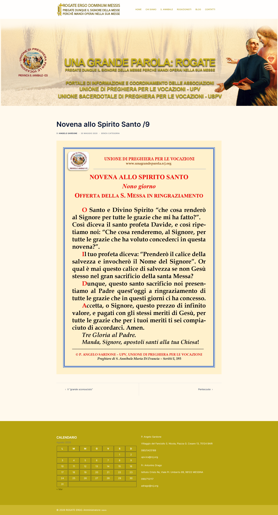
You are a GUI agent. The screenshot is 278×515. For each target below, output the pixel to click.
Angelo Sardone (68, 133)
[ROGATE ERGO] (88, 9)
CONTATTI (210, 9)
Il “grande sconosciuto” (80, 389)
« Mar (59, 489)
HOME (138, 9)
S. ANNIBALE (166, 9)
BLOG (198, 9)
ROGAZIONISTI (184, 9)
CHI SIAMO (151, 9)
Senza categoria (110, 133)
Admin (104, 510)
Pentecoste (204, 389)
